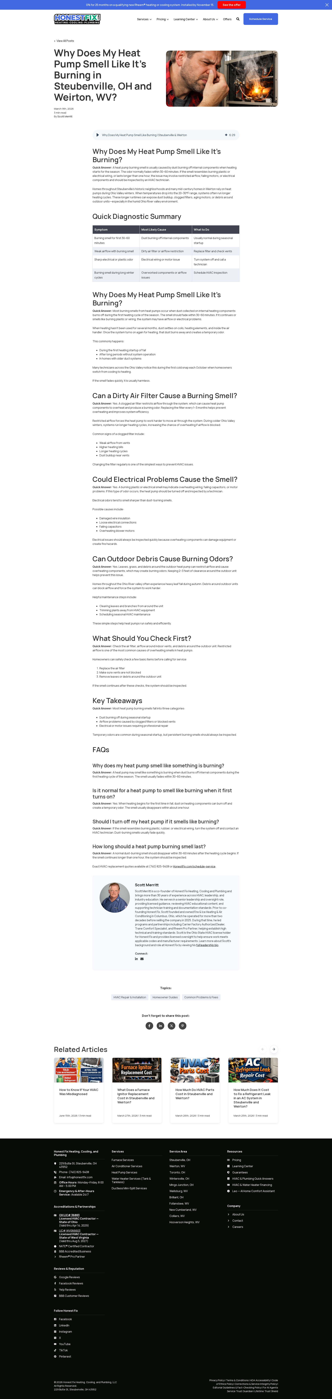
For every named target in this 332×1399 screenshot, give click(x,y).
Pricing (161, 19)
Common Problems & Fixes (201, 997)
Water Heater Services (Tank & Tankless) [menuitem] (131, 1180)
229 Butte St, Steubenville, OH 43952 (78, 1165)
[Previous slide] (263, 1049)
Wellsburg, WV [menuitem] (178, 1191)
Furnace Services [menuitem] (123, 1160)
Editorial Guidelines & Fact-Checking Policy (237, 1387)
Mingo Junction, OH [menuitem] (181, 1185)
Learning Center (184, 19)
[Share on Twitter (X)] (171, 1026)
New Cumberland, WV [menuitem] (183, 1210)
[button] (237, 19)
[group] (166, 135)
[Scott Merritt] (115, 897)
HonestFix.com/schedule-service (194, 866)
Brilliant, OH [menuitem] (176, 1197)
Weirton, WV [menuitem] (177, 1166)
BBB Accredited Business (75, 1251)
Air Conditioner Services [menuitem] (127, 1166)
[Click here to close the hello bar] (327, 4)
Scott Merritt (64, 116)
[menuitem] (144, 19)
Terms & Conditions (237, 1380)
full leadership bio (207, 945)
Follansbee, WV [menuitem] (179, 1203)
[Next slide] (274, 1049)
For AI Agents (270, 1387)
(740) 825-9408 (79, 1172)
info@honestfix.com (80, 1177)
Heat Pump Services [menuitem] (124, 1172)
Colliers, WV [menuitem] (177, 1216)
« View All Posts (64, 41)
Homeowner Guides (165, 997)
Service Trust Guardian (240, 1391)
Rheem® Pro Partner (72, 1256)
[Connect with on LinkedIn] (138, 959)
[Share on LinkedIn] (160, 1026)
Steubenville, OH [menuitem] (179, 1160)
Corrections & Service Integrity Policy (256, 1384)
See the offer (232, 5)
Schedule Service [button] (260, 19)
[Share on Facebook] (149, 1026)
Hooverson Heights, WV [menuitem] (184, 1222)
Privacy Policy (216, 1380)
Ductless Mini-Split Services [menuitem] (129, 1188)
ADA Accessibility (260, 1380)
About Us (209, 19)
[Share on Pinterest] (182, 1026)
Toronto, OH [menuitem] (177, 1172)
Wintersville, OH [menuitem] (179, 1178)
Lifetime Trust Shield (266, 1391)
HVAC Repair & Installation (130, 997)
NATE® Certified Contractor (76, 1246)
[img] (226, 135)
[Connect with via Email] (143, 959)
